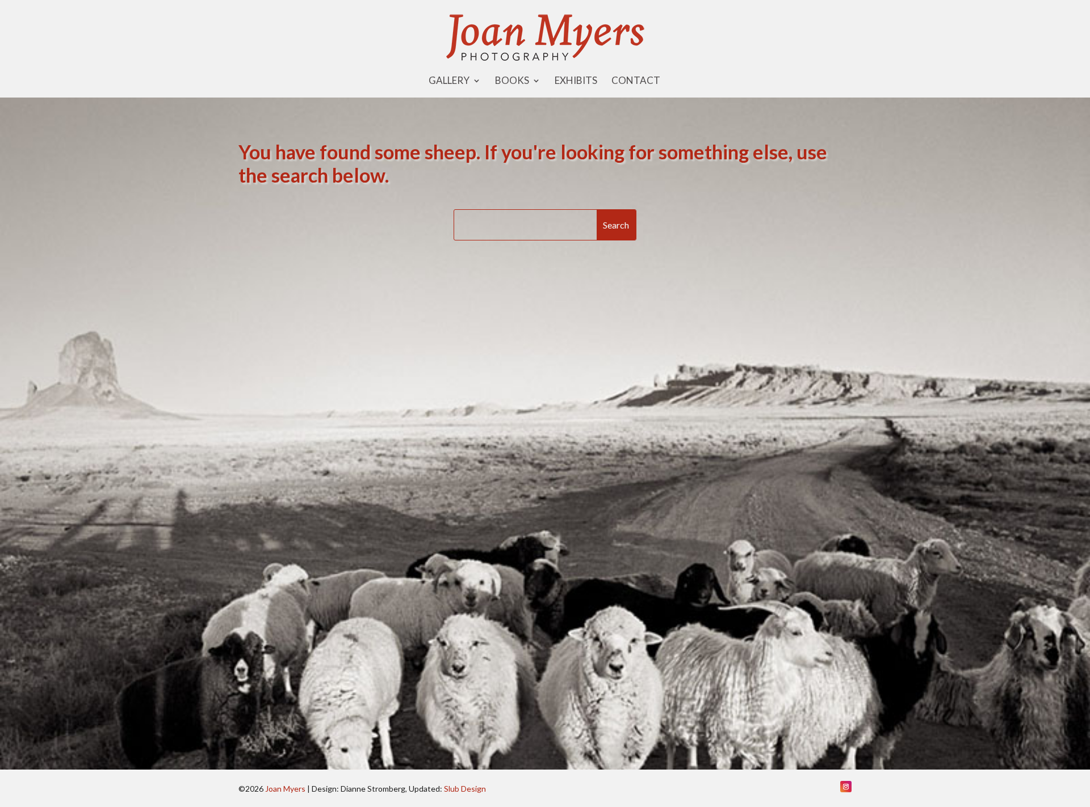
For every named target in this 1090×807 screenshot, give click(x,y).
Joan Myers (285, 788)
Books (512, 81)
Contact (635, 81)
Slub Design (465, 788)
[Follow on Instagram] (846, 786)
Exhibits (576, 81)
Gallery (449, 81)
